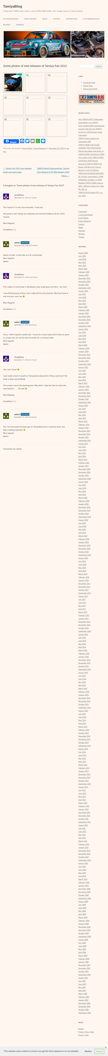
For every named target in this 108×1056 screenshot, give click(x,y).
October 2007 (83, 972)
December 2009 (84, 889)
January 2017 (83, 619)
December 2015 (84, 660)
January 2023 (83, 390)
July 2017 (82, 600)
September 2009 (84, 898)
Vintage (56, 19)
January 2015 (83, 695)
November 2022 (84, 396)
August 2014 (83, 711)
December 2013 (84, 736)
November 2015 (84, 663)
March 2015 (82, 689)
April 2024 (82, 342)
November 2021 (84, 434)
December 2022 (84, 393)
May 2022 (82, 415)
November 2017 (84, 587)
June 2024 (82, 336)
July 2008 (82, 943)
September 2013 (84, 746)
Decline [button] (88, 1051)
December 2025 (84, 278)
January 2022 (83, 428)
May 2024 (82, 339)
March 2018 (82, 574)
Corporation (71, 19)
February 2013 (83, 768)
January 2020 (83, 504)
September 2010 (84, 860)
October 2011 (83, 819)
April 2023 (82, 380)
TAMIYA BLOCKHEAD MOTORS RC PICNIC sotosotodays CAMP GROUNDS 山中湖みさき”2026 (91, 176)
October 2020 (83, 476)
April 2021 (82, 456)
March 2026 (82, 269)
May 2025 (82, 301)
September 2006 (84, 1013)
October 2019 (83, 514)
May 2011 (82, 835)
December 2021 (84, 431)
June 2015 (82, 679)
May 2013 (82, 759)
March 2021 (82, 460)
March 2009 (82, 917)
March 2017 (82, 612)
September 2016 (84, 631)
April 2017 (82, 609)
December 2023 (84, 355)
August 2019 (83, 520)
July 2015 (82, 676)
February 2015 (83, 692)
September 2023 (84, 364)
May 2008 (82, 949)
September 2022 (84, 402)
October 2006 (83, 1010)
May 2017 (82, 606)
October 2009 (83, 895)
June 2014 (82, 717)
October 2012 (83, 781)
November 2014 (84, 701)
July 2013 (82, 752)
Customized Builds (91, 19)
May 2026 (82, 263)
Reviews (6, 25)
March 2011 (82, 841)
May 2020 (82, 491)
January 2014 (83, 733)
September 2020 (84, 479)
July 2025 (82, 294)
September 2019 (84, 517)
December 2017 (84, 584)
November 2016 (84, 625)
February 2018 (83, 577)
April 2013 (82, 762)
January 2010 (83, 886)
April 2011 (82, 838)
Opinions (20, 25)
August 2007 (83, 978)
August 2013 (83, 749)
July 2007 (82, 981)
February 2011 (83, 844)
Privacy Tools (83, 1035)
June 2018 (82, 565)
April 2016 (82, 647)
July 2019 (82, 523)
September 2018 (84, 555)
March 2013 (82, 765)
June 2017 (82, 603)
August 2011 (83, 825)
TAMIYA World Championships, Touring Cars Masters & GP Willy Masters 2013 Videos (53, 172)
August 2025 (83, 291)
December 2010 (84, 851)
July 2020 (82, 485)
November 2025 (84, 282)
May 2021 (82, 453)
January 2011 (83, 848)
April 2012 (82, 800)
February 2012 (83, 806)
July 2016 (82, 638)
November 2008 (84, 930)
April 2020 (82, 495)
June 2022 (82, 412)
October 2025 (83, 285)
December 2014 (84, 698)
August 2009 (83, 902)
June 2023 (82, 374)
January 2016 (83, 657)
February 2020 (83, 501)
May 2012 (82, 797)
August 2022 (83, 406)
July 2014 (82, 714)
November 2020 (84, 472)
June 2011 (82, 832)
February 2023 (83, 387)
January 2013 (83, 771)
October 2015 (83, 666)
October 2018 (83, 552)
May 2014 (82, 720)
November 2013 (84, 739)
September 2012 (84, 784)
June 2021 (82, 450)
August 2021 (83, 444)
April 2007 (82, 991)
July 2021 (82, 447)
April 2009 (82, 914)
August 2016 (83, 635)
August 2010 (83, 863)
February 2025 (83, 310)
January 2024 (83, 352)
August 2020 (83, 482)
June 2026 (82, 259)
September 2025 (84, 288)
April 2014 (82, 724)
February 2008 (83, 959)
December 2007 (84, 965)
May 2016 (82, 644)
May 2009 (82, 911)
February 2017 (83, 615)
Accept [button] (99, 1051)
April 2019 (82, 533)
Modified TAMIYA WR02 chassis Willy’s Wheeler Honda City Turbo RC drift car (91, 186)
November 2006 (84, 1007)
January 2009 (83, 924)
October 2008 (83, 933)
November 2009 (84, 892)
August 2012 (83, 787)
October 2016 (83, 628)
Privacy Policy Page (86, 1032)
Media (44, 19)
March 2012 (82, 803)
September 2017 (84, 593)
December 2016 (84, 622)
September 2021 (84, 441)
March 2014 (82, 727)
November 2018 (84, 549)
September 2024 (84, 326)
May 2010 (82, 873)
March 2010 (82, 879)
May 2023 (82, 377)
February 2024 (83, 348)
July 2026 (82, 256)
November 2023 (84, 358)
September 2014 (84, 708)
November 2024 (84, 320)
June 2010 (82, 870)
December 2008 (84, 927)
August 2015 (83, 673)
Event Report (30, 19)
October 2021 (83, 437)
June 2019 (82, 526)
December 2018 (84, 545)
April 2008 (82, 952)
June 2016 (82, 641)
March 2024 (82, 345)
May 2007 (82, 987)
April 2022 (82, 418)
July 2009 (82, 905)
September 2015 (84, 669)
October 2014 (83, 704)
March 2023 (82, 383)
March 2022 (82, 421)
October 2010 (83, 857)
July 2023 (82, 371)
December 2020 (84, 469)
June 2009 (82, 908)
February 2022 (83, 425)
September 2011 (84, 822)
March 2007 (82, 994)
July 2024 (82, 332)
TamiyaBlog (12, 6)
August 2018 (83, 558)
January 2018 (83, 580)
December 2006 (84, 1003)
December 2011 (84, 813)
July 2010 (82, 867)
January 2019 (83, 542)
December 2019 (84, 507)
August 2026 (83, 253)
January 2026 (83, 275)
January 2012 (83, 809)
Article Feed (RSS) (90, 89)
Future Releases (10, 19)
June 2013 (82, 755)
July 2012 (82, 790)
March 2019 (82, 536)
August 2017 (83, 596)
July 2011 (82, 828)
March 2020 (82, 498)
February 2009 (83, 921)
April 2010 (82, 876)
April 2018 (82, 571)
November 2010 (84, 854)
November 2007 (84, 968)
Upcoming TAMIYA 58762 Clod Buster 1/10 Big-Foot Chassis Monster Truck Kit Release (90, 167)
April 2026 (82, 266)
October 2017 (83, 590)
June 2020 (82, 488)
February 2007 (83, 997)
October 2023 (83, 361)
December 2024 (84, 317)
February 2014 (83, 730)
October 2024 (83, 323)
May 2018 (82, 568)
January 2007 (83, 1000)
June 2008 (82, 946)
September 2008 (84, 937)
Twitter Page (88, 86)
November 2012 (84, 778)
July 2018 (82, 561)
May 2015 (82, 682)
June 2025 (82, 297)
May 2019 (82, 530)
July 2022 (82, 409)
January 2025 (83, 313)
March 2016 (82, 650)
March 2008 (82, 956)
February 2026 (83, 272)
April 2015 (82, 685)
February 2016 (83, 654)
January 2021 (83, 466)
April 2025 (82, 304)
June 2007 (82, 984)
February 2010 (83, 883)
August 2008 (83, 940)
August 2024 (83, 329)
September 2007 (84, 975)
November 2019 (84, 511)
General (81, 224)
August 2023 (83, 367)
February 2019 (83, 539)
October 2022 (83, 399)
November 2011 (84, 816)
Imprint (81, 1029)
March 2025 (82, 307)
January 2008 (83, 962)
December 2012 (84, 774)
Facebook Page (89, 83)
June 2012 (82, 793)
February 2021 (83, 463)
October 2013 (83, 743)
